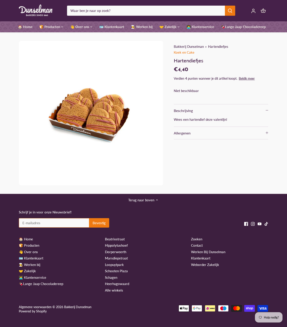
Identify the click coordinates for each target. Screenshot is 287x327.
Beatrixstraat (115, 239)
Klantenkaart (200, 258)
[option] (91, 113)
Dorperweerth (115, 252)
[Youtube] (259, 223)
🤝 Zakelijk (27, 271)
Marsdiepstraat (116, 258)
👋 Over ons (28, 252)
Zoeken (196, 239)
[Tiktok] (266, 223)
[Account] (253, 10)
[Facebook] (246, 223)
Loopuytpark (114, 265)
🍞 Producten (29, 245)
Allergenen (182, 133)
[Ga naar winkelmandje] (263, 10)
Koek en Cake (184, 52)
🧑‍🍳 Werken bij (29, 265)
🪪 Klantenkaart (31, 258)
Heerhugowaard (117, 284)
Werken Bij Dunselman (208, 252)
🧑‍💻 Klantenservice (32, 277)
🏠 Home (26, 239)
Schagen (111, 277)
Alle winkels (114, 290)
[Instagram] (253, 223)
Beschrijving (183, 110)
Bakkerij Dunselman (189, 46)
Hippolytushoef (116, 245)
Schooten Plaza (116, 271)
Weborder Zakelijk (205, 265)
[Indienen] (230, 11)
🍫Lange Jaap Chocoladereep (41, 284)
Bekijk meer (247, 78)
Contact (197, 245)
